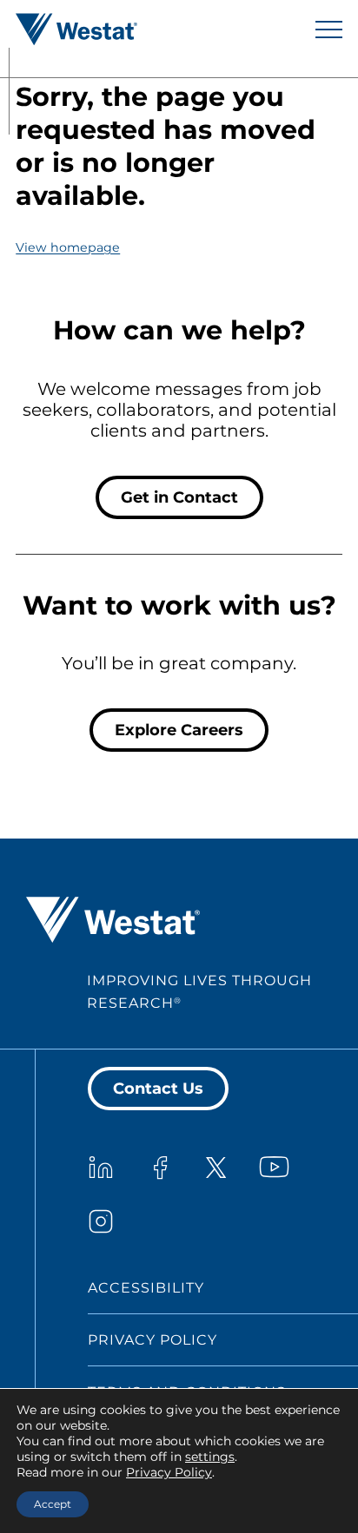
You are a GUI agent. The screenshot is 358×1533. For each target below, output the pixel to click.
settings (210, 1456)
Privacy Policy (152, 1340)
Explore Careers (179, 730)
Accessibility (146, 1288)
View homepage (68, 247)
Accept (52, 1503)
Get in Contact (179, 497)
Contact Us (158, 1088)
